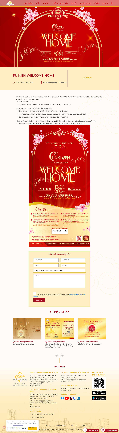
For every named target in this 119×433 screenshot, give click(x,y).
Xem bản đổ (67, 391)
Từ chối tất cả (22, 428)
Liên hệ (84, 425)
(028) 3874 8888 (42, 398)
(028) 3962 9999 (42, 380)
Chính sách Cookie (38, 417)
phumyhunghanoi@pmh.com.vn (75, 380)
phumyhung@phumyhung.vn (43, 382)
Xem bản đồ (36, 386)
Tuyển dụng (61, 425)
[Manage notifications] (4, 427)
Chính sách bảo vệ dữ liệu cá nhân (43, 414)
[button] (57, 355)
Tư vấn (74, 425)
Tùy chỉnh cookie (12, 428)
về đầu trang (59, 367)
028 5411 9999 (53, 380)
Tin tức (48, 425)
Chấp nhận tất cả (32, 428)
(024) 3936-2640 (71, 377)
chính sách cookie (18, 425)
